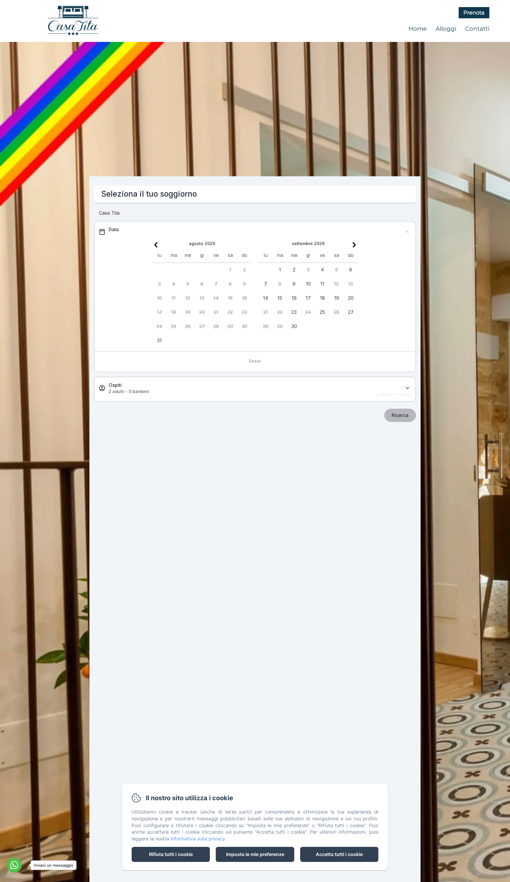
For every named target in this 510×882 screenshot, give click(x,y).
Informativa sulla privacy (198, 839)
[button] (230, 270)
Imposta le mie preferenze (255, 854)
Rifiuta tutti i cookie (171, 854)
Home (417, 28)
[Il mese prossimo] (354, 244)
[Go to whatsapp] (14, 865)
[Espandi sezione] (407, 388)
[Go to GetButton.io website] (14, 876)
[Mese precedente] (155, 244)
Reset (255, 360)
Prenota (474, 12)
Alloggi (446, 28)
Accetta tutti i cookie (339, 854)
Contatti (477, 28)
